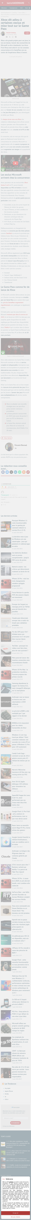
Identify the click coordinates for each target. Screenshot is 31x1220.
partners (11, 1182)
